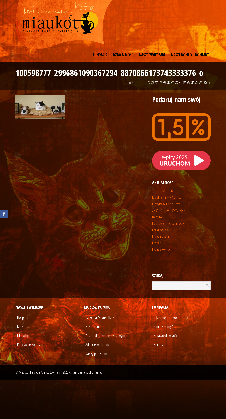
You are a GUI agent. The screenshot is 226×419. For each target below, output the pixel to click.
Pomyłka (156, 242)
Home (130, 82)
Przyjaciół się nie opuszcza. (166, 204)
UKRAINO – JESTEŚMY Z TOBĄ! (169, 210)
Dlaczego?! (158, 217)
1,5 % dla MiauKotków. (164, 191)
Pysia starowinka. (161, 249)
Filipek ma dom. (160, 236)
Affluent (73, 372)
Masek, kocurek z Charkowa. (167, 197)
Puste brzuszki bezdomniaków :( (169, 223)
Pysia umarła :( (160, 230)
